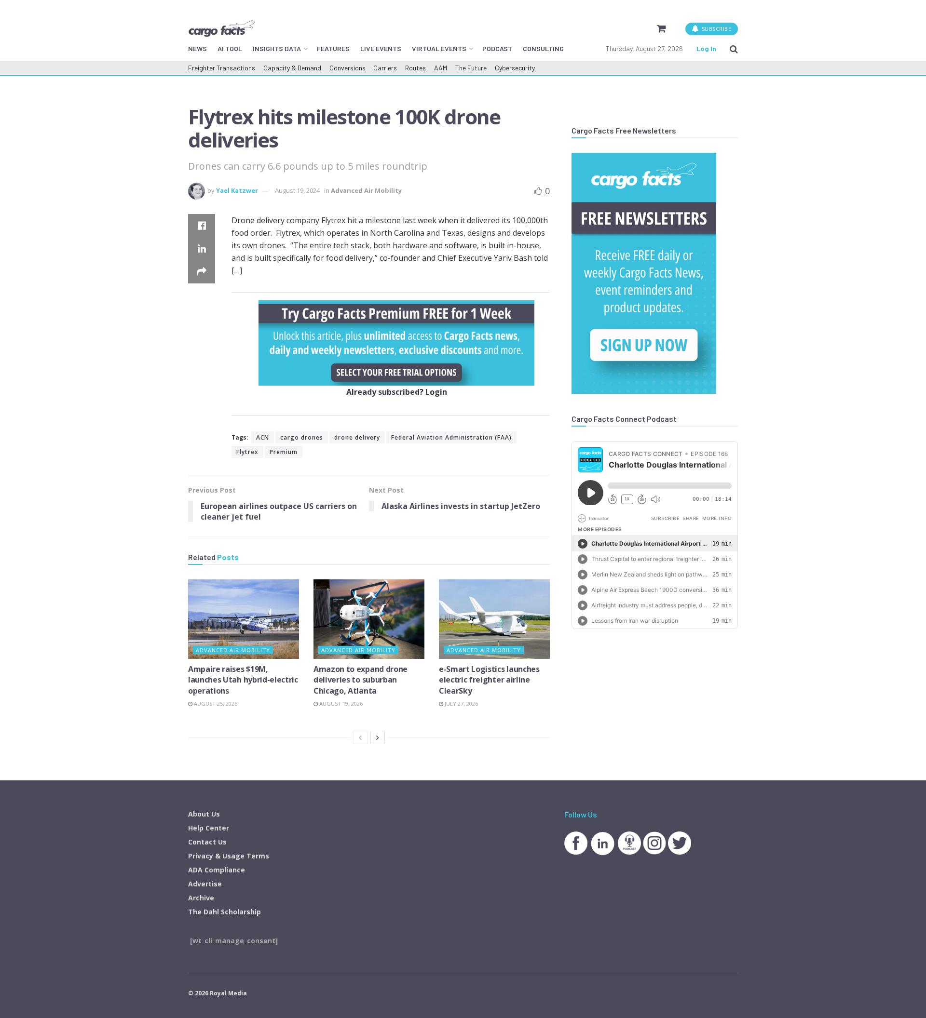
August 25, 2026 (214, 703)
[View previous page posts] (360, 737)
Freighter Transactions (221, 68)
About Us (204, 813)
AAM (440, 68)
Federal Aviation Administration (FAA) (451, 437)
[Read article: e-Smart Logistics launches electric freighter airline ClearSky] (494, 618)
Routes (415, 68)
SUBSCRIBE (715, 28)
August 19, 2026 (340, 703)
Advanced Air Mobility (366, 190)
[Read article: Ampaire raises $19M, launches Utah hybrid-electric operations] (243, 618)
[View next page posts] (377, 737)
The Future (471, 68)
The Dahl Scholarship (224, 911)
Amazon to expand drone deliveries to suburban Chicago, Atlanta (360, 680)
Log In (706, 48)
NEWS (197, 48)
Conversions (347, 68)
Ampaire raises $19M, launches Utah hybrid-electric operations (243, 680)
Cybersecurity (515, 68)
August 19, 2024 (297, 190)
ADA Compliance (216, 869)
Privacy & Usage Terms (228, 855)
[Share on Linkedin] (201, 248)
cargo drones (301, 437)
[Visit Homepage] (221, 28)
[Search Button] (734, 49)
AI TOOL (230, 48)
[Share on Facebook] (201, 225)
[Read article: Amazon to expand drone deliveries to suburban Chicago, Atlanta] (368, 618)
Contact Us (207, 841)
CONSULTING (543, 48)
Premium (284, 452)
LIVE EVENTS (380, 48)
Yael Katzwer (237, 190)
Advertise (205, 883)
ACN (262, 437)
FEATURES (333, 48)
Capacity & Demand (292, 68)
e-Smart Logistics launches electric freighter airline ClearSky (489, 680)
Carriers (385, 68)
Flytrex (247, 452)
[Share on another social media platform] (201, 271)
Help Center (208, 827)
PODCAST (497, 48)
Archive (201, 897)
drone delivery (357, 437)
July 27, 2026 (460, 703)
